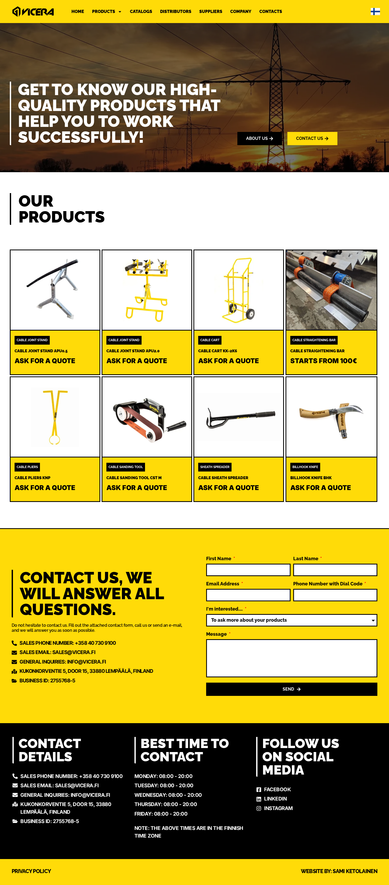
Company (240, 11)
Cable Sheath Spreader (223, 477)
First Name (219, 558)
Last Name (306, 558)
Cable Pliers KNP (32, 477)
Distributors (175, 11)
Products (103, 11)
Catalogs (141, 11)
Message (217, 634)
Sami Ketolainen (355, 871)
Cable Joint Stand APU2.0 (133, 351)
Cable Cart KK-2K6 (217, 351)
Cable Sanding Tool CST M (134, 477)
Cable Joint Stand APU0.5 (41, 351)
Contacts (270, 11)
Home (77, 11)
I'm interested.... (225, 609)
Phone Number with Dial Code (328, 583)
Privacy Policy (31, 871)
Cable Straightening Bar (317, 351)
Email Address (223, 583)
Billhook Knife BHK (311, 477)
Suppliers (210, 11)
